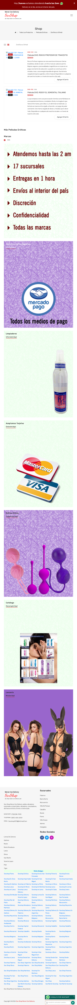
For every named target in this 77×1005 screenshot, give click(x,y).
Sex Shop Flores (23, 976)
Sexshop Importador (24, 879)
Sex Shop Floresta (65, 971)
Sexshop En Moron (24, 887)
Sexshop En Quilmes (10, 884)
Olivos (6, 854)
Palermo (42, 795)
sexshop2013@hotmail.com (17, 821)
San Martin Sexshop (52, 984)
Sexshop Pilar (63, 965)
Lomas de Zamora (10, 837)
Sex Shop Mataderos (10, 971)
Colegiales (43, 827)
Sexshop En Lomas (65, 887)
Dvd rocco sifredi (56, 32)
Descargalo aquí (12, 606)
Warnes (42, 823)
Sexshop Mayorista (65, 905)
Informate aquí (11, 337)
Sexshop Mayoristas (10, 916)
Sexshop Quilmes (23, 981)
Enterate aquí (11, 247)
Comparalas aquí (12, 516)
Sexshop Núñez (64, 952)
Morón (6, 844)
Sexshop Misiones (65, 921)
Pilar (5, 865)
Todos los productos (26, 32)
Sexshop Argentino (65, 942)
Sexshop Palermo (9, 963)
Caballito (43, 809)
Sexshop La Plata (37, 884)
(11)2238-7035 (16, 814)
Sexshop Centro (9, 926)
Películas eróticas (42, 32)
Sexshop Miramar (23, 921)
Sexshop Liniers (64, 889)
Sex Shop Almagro (38, 981)
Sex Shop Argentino (65, 976)
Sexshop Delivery (37, 921)
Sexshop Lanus (9, 887)
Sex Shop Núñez (37, 965)
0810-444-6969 (16, 818)
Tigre (5, 868)
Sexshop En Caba (51, 889)
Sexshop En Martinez (38, 887)
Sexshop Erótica (23, 874)
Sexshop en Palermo (24, 884)
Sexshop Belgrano (65, 931)
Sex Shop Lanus (51, 971)
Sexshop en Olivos (51, 884)
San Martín (7, 858)
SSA (8, 140)
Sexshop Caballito (51, 926)
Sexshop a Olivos (51, 952)
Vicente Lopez (8, 861)
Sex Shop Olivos (9, 965)
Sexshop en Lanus (10, 889)
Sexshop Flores (9, 874)
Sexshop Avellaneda (24, 942)
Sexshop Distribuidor (10, 895)
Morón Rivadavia (9, 847)
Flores (42, 816)
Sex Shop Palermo (65, 963)
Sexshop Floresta (51, 874)
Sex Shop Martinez (24, 971)
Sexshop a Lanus (9, 957)
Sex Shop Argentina (10, 981)
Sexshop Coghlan (51, 921)
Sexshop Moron (64, 936)
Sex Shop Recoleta (38, 963)
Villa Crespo (43, 820)
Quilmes (6, 840)
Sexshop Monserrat (38, 926)
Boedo (42, 813)
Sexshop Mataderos (24, 905)
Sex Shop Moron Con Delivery (25, 1001)
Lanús (6, 851)
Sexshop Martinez (51, 900)
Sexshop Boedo (37, 931)
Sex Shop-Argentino (24, 963)
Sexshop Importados (66, 879)
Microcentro (44, 802)
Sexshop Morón (9, 947)
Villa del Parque (45, 806)
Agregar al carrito (62, 80)
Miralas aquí (10, 695)
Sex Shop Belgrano (38, 976)
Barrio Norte (44, 799)
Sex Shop (49, 981)
